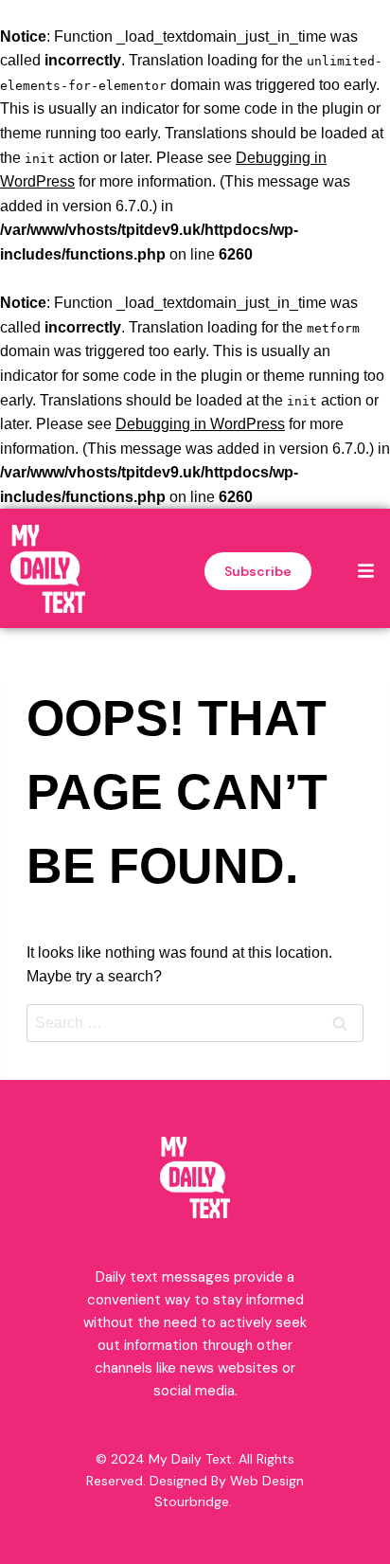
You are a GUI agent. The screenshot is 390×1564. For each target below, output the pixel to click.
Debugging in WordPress (200, 424)
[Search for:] (195, 1023)
